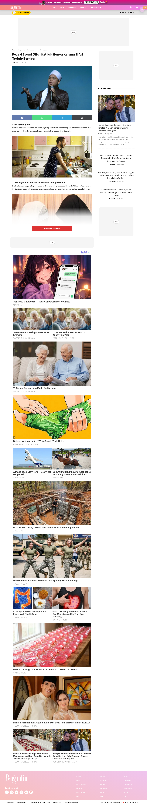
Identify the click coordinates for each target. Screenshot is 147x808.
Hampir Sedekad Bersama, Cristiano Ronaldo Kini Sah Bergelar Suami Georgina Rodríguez (114, 128)
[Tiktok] (128, 13)
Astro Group (134, 802)
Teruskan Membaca (52, 228)
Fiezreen (100, 134)
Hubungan (43, 50)
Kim (15, 62)
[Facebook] (120, 13)
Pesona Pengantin (18, 50)
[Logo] (15, 7)
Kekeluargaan (32, 50)
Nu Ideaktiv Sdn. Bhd (117, 802)
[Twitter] (125, 13)
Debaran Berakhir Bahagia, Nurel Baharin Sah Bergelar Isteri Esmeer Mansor (116, 192)
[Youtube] (131, 13)
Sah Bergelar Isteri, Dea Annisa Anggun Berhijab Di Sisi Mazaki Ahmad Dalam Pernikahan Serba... (116, 175)
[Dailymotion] (133, 13)
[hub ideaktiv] (137, 6)
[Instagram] (123, 13)
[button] (131, 7)
